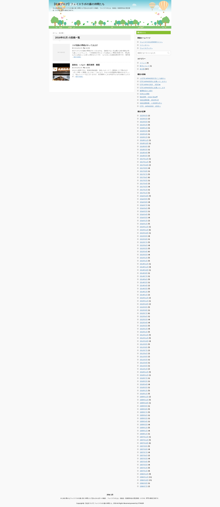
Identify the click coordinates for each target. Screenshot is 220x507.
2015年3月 (144, 255)
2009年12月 (144, 397)
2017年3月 (144, 187)
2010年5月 (144, 381)
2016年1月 (144, 224)
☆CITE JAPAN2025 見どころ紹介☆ (153, 78)
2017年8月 (144, 171)
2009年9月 (144, 406)
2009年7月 (144, 412)
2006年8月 (144, 483)
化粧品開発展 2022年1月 (149, 100)
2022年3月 (144, 122)
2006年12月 (144, 474)
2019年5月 (144, 131)
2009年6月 (144, 415)
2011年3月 (144, 366)
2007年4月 (144, 462)
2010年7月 (144, 378)
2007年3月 (144, 465)
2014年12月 (144, 264)
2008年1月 (144, 434)
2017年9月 (144, 168)
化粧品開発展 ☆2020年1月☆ (151, 103)
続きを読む (77, 57)
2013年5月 (144, 319)
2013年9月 (144, 307)
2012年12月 (144, 335)
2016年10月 (144, 196)
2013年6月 (144, 316)
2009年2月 (144, 428)
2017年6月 (144, 177)
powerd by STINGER (137, 503)
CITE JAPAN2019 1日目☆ (150, 106)
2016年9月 (144, 199)
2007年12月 (144, 437)
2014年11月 (144, 267)
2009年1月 (144, 431)
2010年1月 (144, 394)
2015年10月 (144, 233)
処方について (144, 66)
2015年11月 (144, 230)
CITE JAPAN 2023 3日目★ (150, 85)
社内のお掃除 (144, 94)
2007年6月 (144, 455)
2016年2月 (144, 221)
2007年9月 (144, 446)
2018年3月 (144, 156)
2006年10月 (144, 480)
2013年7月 (144, 313)
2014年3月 (144, 289)
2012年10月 (144, 341)
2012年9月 (144, 344)
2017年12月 (144, 159)
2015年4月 (144, 251)
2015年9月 (144, 236)
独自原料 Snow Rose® (149, 97)
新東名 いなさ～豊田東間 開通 (86, 65)
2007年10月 (144, 443)
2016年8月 (144, 202)
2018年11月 (144, 140)
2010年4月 (144, 384)
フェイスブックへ (146, 48)
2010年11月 (144, 375)
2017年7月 (144, 174)
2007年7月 (144, 452)
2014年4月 (144, 285)
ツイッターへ (144, 45)
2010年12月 (144, 372)
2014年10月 (144, 270)
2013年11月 (144, 301)
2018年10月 (144, 143)
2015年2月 (144, 258)
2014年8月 (144, 273)
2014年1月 (144, 295)
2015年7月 (144, 242)
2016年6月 (144, 208)
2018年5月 (144, 150)
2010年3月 (144, 387)
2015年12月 (144, 227)
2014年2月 (144, 292)
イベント (143, 63)
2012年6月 (144, 353)
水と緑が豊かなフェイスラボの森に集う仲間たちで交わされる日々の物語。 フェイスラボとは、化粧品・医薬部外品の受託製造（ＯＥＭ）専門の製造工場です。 (110, 498)
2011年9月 (144, 357)
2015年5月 (144, 248)
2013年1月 (144, 332)
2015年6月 (144, 245)
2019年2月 (144, 137)
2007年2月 (144, 468)
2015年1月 (144, 261)
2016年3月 (144, 217)
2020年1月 (144, 128)
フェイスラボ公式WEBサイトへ (151, 42)
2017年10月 (144, 165)
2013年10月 (144, 304)
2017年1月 (144, 193)
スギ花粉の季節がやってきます (85, 45)
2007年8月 (144, 449)
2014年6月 (144, 279)
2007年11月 (144, 440)
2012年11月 (144, 338)
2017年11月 (144, 162)
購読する (142, 32)
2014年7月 (144, 276)
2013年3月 (144, 326)
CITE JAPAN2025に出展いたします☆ (153, 81)
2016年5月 (144, 211)
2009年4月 (144, 421)
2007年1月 (144, 471)
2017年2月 (144, 190)
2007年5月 (144, 458)
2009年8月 (144, 409)
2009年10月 (144, 403)
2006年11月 (144, 477)
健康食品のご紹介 (146, 91)
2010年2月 (144, 390)
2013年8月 (144, 310)
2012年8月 (144, 347)
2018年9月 (144, 146)
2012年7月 (144, 350)
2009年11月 (144, 400)
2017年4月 (144, 184)
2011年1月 (144, 369)
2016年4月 (144, 214)
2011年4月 (144, 363)
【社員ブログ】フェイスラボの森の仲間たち (79, 4)
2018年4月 (144, 153)
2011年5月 (144, 360)
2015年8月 (144, 239)
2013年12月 (144, 298)
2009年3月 (144, 424)
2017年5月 (144, 180)
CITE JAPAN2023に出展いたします (152, 88)
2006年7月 (144, 486)
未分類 (87, 48)
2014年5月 (144, 282)
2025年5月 (144, 116)
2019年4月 (144, 134)
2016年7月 (144, 205)
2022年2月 (144, 125)
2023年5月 (144, 119)
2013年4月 (144, 323)
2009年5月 (144, 418)
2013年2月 (144, 329)
